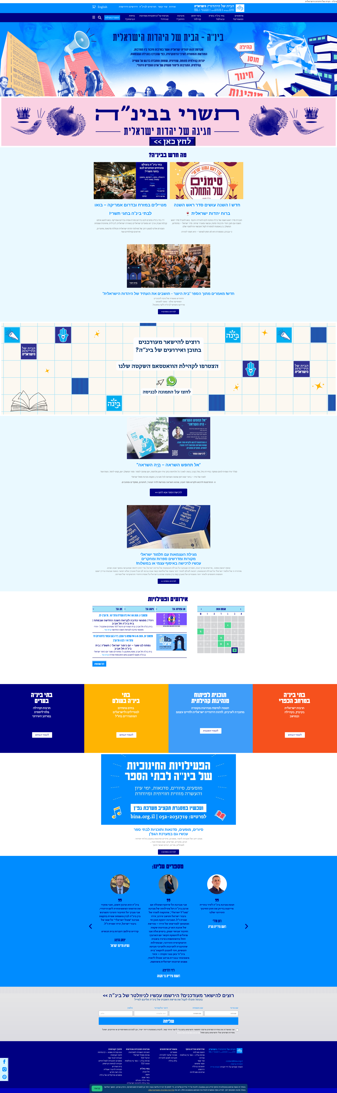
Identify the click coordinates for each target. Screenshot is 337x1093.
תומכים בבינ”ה (198, 1067)
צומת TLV (145, 1064)
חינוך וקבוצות (116, 1055)
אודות (172, 6)
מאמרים (173, 1052)
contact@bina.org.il (234, 1061)
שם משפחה (198, 1008)
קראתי (97, 1088)
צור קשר (162, 6)
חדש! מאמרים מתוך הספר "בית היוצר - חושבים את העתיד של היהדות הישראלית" (168, 293)
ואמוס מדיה (215, 1067)
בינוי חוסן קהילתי (196, 17)
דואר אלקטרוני (161, 1008)
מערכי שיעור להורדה (168, 1055)
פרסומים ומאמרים (238, 17)
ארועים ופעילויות (197, 1072)
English (102, 7)
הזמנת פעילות (199, 1052)
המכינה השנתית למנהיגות (139, 1052)
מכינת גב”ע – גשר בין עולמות (192, 1055)
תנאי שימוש (200, 1064)
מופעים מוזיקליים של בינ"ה (111, 1075)
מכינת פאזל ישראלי (141, 1055)
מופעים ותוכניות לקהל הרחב (110, 1061)
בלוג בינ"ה (173, 1061)
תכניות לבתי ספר (115, 1058)
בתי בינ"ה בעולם (143, 1080)
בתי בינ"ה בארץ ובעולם (216, 17)
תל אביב (146, 1072)
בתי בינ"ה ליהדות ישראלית (138, 1083)
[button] (168, 311)
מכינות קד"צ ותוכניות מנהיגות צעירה (153, 17)
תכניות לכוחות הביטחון (112, 1064)
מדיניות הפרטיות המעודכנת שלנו (161, 1090)
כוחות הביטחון (131, 17)
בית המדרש (117, 1067)
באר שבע (146, 1077)
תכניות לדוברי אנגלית (113, 1069)
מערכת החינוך (180, 17)
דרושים (201, 1069)
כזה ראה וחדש (116, 1072)
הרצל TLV (145, 1058)
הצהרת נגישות (237, 1064)
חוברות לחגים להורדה (168, 1058)
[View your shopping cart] (94, 6)
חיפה (147, 1075)
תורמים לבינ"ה (147, 6)
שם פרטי (234, 1008)
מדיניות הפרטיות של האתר (188, 1033)
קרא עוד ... (107, 630)
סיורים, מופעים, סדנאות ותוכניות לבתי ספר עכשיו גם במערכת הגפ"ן (168, 831)
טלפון (130, 1008)
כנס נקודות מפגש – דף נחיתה (110, 1052)
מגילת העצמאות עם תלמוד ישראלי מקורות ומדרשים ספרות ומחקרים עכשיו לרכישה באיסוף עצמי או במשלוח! (168, 558)
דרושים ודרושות (128, 6)
